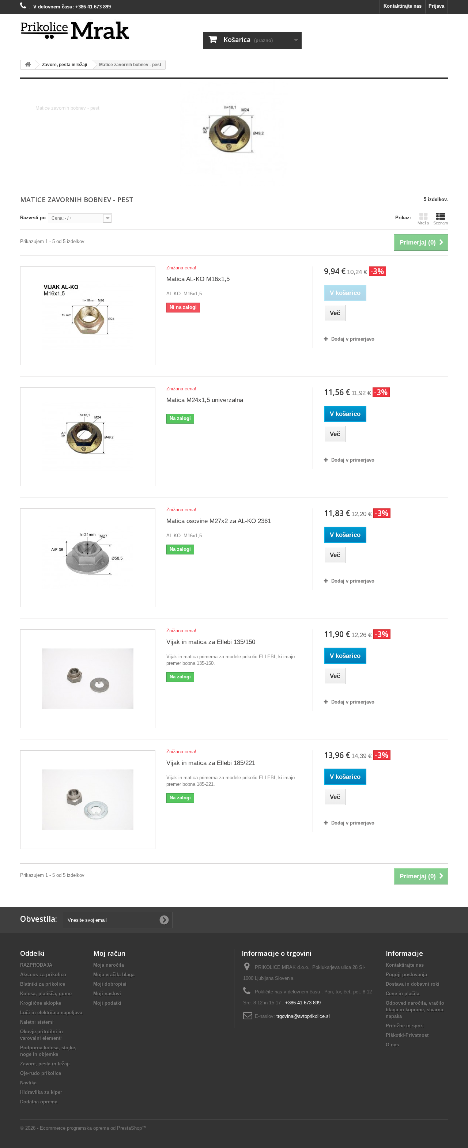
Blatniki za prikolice (42, 984)
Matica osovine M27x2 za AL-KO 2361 (218, 521)
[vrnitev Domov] (28, 64)
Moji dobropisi (110, 984)
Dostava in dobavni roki (412, 984)
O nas (392, 1044)
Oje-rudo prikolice (40, 1073)
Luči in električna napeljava (51, 1012)
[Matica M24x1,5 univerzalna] (88, 436)
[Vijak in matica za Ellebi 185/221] (88, 799)
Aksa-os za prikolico (43, 974)
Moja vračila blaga (114, 974)
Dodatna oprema (38, 1102)
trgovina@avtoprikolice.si (303, 1016)
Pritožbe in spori (405, 1025)
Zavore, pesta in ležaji (45, 1063)
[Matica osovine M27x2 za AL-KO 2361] (88, 557)
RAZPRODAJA (36, 965)
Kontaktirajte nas (403, 6)
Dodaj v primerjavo (352, 339)
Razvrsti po (33, 217)
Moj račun (109, 953)
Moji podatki (107, 1003)
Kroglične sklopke (40, 1003)
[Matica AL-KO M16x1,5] (88, 315)
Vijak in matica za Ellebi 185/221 (210, 762)
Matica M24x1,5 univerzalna (204, 400)
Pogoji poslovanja (406, 974)
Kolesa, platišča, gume (46, 993)
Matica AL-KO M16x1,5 (198, 279)
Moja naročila (108, 965)
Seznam (440, 223)
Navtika (28, 1083)
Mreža (423, 223)
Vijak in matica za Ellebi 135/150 (210, 642)
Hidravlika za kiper (41, 1092)
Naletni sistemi (37, 1022)
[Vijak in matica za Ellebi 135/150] (88, 678)
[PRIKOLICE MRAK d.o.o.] (87, 30)
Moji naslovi (107, 993)
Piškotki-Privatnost (407, 1035)
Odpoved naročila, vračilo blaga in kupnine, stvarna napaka (415, 1009)
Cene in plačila (402, 993)
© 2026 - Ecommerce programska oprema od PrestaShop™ (83, 1128)
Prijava (436, 6)
